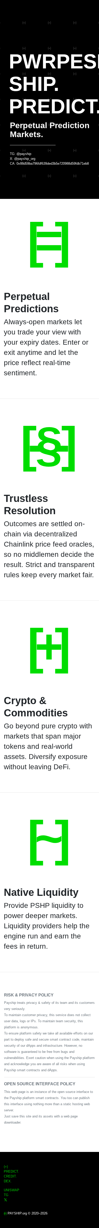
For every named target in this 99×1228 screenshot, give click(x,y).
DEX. (8, 1181)
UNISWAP (11, 1190)
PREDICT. (11, 1171)
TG (6, 1195)
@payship (23, 154)
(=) (6, 1167)
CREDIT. (10, 1176)
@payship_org (24, 159)
